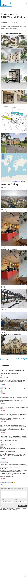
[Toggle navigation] (23, 3)
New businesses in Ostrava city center (9, 249)
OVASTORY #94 (4, 189)
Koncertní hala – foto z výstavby (7, 311)
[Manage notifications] (25, 575)
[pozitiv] (1, 375)
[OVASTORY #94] (14, 199)
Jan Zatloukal (3, 462)
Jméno (2, 499)
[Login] (27, 3)
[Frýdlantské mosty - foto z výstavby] (14, 298)
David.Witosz (3, 482)
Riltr (2, 391)
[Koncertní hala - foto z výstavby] (14, 321)
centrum (24, 22)
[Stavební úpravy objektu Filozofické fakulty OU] (14, 345)
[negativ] (4, 375)
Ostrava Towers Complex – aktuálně (22, 359)
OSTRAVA (3, 24)
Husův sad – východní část (6, 359)
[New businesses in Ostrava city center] (14, 267)
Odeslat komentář (22, 505)
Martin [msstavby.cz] (5, 22)
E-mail (16, 499)
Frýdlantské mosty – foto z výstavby (8, 287)
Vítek (2, 388)
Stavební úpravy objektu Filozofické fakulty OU (11, 334)
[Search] (25, 3)
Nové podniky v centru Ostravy (7, 211)
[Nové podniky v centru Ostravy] (14, 229)
